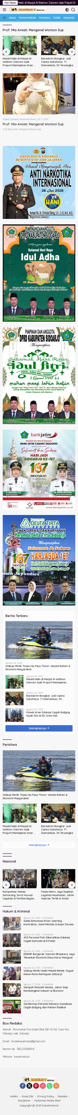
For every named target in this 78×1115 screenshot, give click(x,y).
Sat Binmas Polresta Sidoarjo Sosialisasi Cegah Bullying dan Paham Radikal (48, 1005)
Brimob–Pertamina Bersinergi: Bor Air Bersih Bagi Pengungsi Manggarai (57, 895)
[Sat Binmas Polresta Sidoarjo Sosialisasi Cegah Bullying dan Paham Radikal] (12, 1006)
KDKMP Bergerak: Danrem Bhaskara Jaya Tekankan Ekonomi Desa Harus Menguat (49, 955)
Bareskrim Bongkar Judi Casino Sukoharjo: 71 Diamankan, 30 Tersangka (19, 62)
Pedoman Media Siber (47, 1100)
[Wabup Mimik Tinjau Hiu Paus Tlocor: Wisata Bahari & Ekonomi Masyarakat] (39, 640)
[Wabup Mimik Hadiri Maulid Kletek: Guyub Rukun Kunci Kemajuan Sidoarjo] (12, 973)
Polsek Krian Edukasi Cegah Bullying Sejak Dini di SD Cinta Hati (58, 62)
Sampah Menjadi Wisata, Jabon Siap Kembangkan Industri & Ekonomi (46, 989)
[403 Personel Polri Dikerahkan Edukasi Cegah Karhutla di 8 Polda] (12, 940)
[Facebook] (23, 1086)
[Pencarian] (73, 10)
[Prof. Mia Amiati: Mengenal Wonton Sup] (39, 93)
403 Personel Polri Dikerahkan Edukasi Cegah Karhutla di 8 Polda (47, 939)
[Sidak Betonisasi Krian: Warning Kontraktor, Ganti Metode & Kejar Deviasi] (12, 923)
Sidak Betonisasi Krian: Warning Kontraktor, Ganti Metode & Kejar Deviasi (49, 922)
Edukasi (15, 119)
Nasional (24, 119)
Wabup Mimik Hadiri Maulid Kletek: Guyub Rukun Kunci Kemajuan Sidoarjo (48, 972)
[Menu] (5, 10)
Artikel (6, 119)
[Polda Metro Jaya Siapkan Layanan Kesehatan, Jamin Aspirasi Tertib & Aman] (20, 878)
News (33, 119)
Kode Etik (27, 1096)
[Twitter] (29, 1086)
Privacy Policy (45, 1096)
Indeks (14, 1096)
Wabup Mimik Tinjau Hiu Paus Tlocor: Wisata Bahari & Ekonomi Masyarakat (37, 667)
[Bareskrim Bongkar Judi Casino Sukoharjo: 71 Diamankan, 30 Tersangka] (20, 45)
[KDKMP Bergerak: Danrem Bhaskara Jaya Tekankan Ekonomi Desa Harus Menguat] (12, 957)
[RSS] (56, 1086)
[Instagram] (43, 1086)
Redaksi (62, 1096)
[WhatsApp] (49, 1086)
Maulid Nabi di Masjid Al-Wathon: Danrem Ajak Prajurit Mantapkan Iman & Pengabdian (46, 681)
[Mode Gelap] (67, 10)
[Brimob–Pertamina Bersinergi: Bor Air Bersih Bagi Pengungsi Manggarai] (58, 878)
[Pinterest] (36, 1086)
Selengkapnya (38, 728)
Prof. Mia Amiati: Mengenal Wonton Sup (33, 124)
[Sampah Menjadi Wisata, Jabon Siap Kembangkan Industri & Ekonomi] (12, 990)
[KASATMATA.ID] (27, 9)
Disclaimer (24, 1100)
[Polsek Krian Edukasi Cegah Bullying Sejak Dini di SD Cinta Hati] (58, 45)
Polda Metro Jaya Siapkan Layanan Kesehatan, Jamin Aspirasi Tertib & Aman (19, 895)
